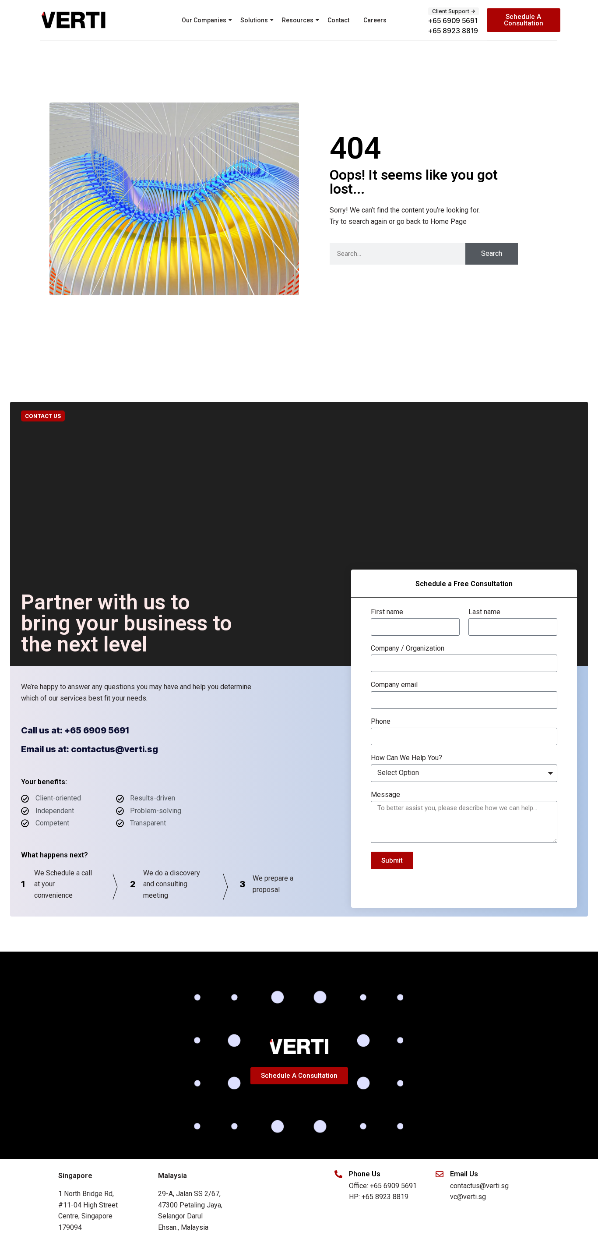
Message (385, 795)
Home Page (448, 221)
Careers (375, 20)
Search (491, 253)
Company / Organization (407, 648)
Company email (394, 685)
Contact (338, 20)
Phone (380, 722)
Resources (297, 20)
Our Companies (204, 20)
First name (387, 612)
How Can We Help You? (406, 758)
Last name (484, 612)
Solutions (254, 20)
